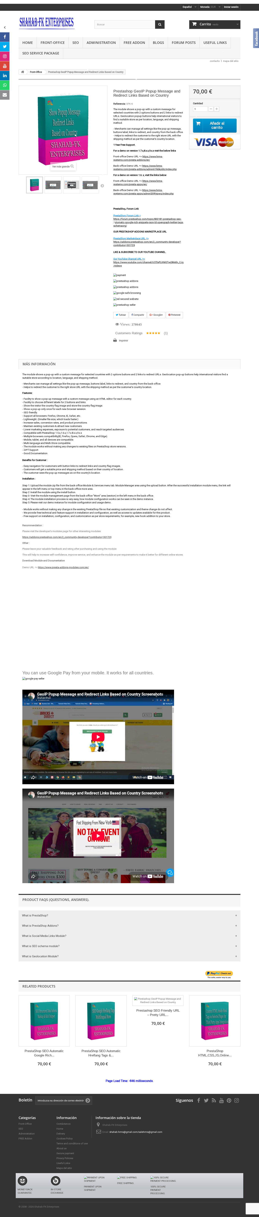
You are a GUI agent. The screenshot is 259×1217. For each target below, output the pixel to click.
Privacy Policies (65, 1158)
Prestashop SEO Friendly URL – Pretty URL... (158, 1013)
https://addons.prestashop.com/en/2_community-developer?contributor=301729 (66, 537)
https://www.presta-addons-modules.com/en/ (63, 567)
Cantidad (198, 103)
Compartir (138, 314)
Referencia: (119, 103)
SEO (75, 42)
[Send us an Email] (4, 95)
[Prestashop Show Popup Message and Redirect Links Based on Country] (34, 185)
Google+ (158, 314)
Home (27, 42)
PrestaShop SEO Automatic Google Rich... (44, 1053)
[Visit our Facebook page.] (4, 37)
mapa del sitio (231, 61)
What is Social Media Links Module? (44, 936)
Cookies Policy (65, 1138)
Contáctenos (64, 1123)
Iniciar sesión (231, 6)
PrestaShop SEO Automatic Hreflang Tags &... (101, 1053)
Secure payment (65, 1153)
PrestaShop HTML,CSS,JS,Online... (215, 1053)
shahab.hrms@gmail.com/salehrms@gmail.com (135, 1132)
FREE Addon (134, 42)
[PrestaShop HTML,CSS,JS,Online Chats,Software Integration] (215, 1020)
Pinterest (175, 314)
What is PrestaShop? (35, 915)
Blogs (158, 42)
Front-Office (53, 42)
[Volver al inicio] (22, 72)
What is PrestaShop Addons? (40, 925)
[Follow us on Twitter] (4, 46)
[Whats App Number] (4, 85)
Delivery (61, 1133)
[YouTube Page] (4, 66)
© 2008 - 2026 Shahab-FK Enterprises (39, 1206)
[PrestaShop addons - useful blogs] (54, 23)
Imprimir (123, 340)
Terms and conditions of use (72, 1143)
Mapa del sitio (64, 1168)
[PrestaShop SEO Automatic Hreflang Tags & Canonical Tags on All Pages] (101, 1020)
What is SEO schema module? (41, 946)
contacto (215, 61)
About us (62, 1148)
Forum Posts (184, 42)
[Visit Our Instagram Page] (4, 56)
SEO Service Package (40, 53)
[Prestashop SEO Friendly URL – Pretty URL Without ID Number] (158, 1000)
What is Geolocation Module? (40, 956)
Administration (101, 42)
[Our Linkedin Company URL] (4, 75)
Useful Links (215, 42)
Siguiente (102, 185)
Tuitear (122, 314)
